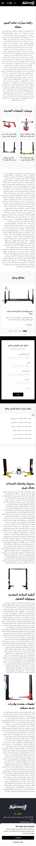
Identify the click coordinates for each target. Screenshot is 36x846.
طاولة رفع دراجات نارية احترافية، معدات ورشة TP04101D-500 (9, 135)
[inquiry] (33, 415)
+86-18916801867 (24, 822)
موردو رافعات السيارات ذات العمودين (21, 422)
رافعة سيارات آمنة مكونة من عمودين (21, 426)
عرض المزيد (29, 324)
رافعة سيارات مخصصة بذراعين (22, 434)
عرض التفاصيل (27, 124)
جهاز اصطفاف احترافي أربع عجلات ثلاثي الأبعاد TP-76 (27, 135)
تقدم (18, 394)
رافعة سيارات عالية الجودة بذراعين (21, 438)
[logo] (28, 3)
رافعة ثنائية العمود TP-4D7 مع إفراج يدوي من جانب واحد (27, 159)
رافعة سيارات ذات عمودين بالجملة (21, 430)
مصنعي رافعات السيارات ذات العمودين (20, 418)
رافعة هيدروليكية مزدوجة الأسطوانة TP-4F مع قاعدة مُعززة (9, 159)
